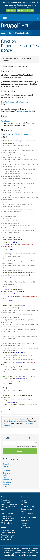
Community (25, 497)
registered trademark (13, 555)
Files (4, 477)
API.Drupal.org (6, 523)
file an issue (13, 421)
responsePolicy (15, 287)
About (3, 527)
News (3, 497)
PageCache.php (22, 33)
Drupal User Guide (7, 518)
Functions (6, 471)
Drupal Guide (6, 516)
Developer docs (7, 521)
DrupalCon (24, 511)
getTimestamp (21, 378)
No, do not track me (25, 11)
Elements (6, 486)
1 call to (14, 102)
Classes (5, 468)
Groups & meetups (27, 509)
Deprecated (7, 482)
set (8, 244)
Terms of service (7, 537)
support (25, 421)
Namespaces (7, 480)
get (6, 308)
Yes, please (11, 11)
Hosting (23, 504)
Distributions (25, 527)
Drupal (32, 553)
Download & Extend (28, 518)
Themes (23, 525)
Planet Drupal (6, 500)
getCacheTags (11, 402)
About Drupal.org (7, 535)
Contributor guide (27, 507)
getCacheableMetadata (25, 400)
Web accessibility (7, 530)
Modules (24, 523)
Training (24, 502)
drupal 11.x (6, 33)
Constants (6, 473)
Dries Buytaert (30, 555)
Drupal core (25, 521)
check (7, 289)
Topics (5, 466)
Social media (6, 502)
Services (6, 484)
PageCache (5, 121)
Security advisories (8, 507)
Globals (5, 475)
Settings (19, 362)
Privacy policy (6, 539)
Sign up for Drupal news (10, 504)
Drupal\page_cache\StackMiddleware (15, 134)
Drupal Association (8, 533)
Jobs (3, 509)
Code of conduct (27, 513)
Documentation (7, 513)
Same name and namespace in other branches (17, 60)
